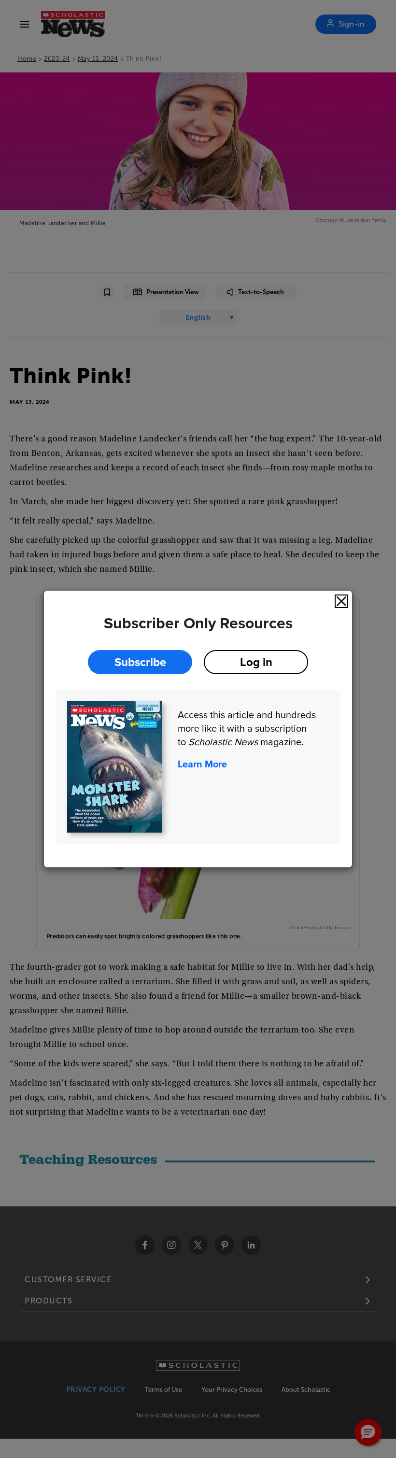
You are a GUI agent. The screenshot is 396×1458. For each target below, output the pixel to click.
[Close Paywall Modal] (341, 601)
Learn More (202, 764)
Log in (256, 661)
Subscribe (140, 661)
